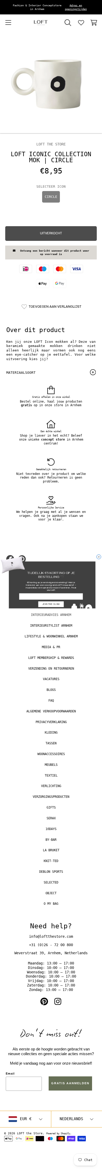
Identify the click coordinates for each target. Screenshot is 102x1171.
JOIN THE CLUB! (51, 604)
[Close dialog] (99, 557)
